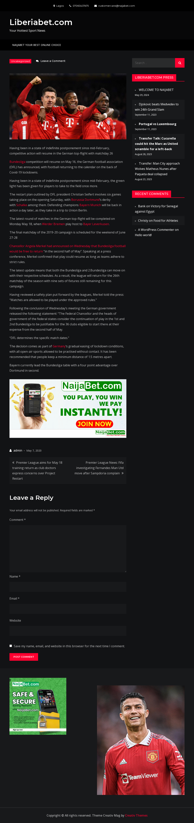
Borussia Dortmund (85, 200)
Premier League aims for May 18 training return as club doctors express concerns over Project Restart (37, 470)
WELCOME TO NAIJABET (156, 90)
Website (15, 620)
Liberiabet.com (41, 22)
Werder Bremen (53, 224)
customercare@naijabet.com (116, 5)
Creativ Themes (136, 815)
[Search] (180, 63)
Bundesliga (17, 162)
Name (14, 576)
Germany (59, 346)
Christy (143, 220)
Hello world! (143, 235)
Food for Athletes (165, 220)
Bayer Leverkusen (96, 224)
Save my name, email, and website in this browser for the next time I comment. (69, 646)
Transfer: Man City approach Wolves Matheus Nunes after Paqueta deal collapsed (157, 168)
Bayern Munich (90, 205)
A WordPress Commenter (156, 230)
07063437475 (81, 5)
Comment (17, 520)
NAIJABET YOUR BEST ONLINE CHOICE (36, 45)
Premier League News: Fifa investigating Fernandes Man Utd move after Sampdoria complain (98, 467)
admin (17, 450)
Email (14, 598)
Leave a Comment (53, 61)
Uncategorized (20, 61)
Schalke (21, 205)
